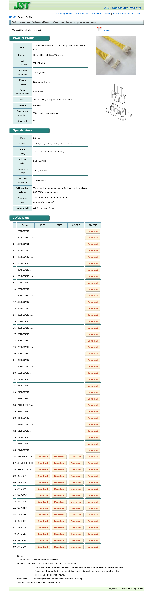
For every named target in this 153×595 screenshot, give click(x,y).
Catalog (106, 30)
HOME (139, 13)
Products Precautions (123, 13)
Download (93, 231)
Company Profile (64, 13)
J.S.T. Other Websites (100, 13)
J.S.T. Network (81, 13)
